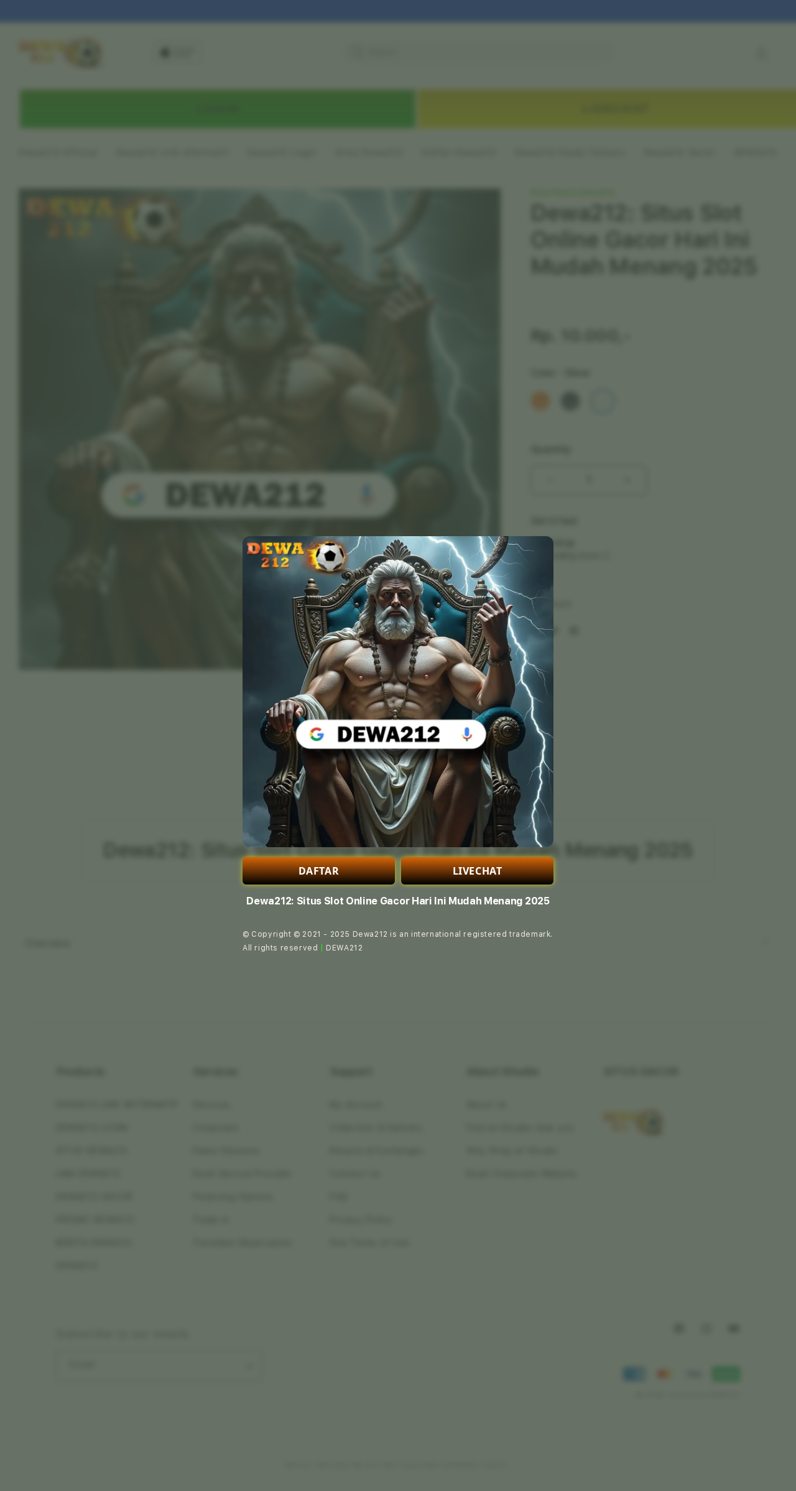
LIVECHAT (477, 871)
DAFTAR (319, 871)
